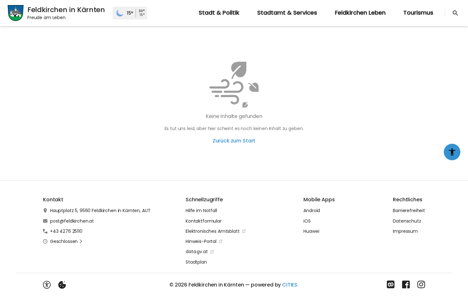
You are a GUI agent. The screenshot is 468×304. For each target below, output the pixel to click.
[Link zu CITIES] (390, 284)
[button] (66, 241)
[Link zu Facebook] (406, 284)
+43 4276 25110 (66, 231)
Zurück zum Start (234, 140)
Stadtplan (196, 262)
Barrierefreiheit (409, 210)
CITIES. (290, 284)
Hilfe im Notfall (201, 210)
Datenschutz (407, 221)
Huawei (311, 231)
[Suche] (455, 13)
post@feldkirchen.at (72, 221)
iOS (307, 221)
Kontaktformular (204, 221)
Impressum (405, 231)
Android (311, 210)
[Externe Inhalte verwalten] (62, 285)
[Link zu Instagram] (421, 284)
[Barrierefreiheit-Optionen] (47, 285)
